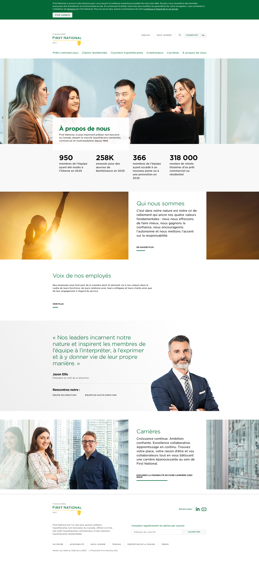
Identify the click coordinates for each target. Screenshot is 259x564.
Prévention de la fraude (141, 544)
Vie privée (58, 544)
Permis (165, 544)
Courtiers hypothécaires (127, 52)
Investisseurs (154, 52)
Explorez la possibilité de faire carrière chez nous (164, 476)
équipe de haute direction (101, 395)
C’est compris (62, 15)
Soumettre (194, 532)
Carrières (173, 52)
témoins (71, 9)
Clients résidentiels (94, 52)
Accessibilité (77, 544)
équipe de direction (64, 395)
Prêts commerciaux (66, 52)
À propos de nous (194, 52)
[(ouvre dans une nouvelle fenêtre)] (198, 509)
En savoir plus (145, 247)
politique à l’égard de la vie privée (161, 9)
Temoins (116, 544)
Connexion (192, 35)
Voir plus (58, 304)
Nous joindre (164, 35)
